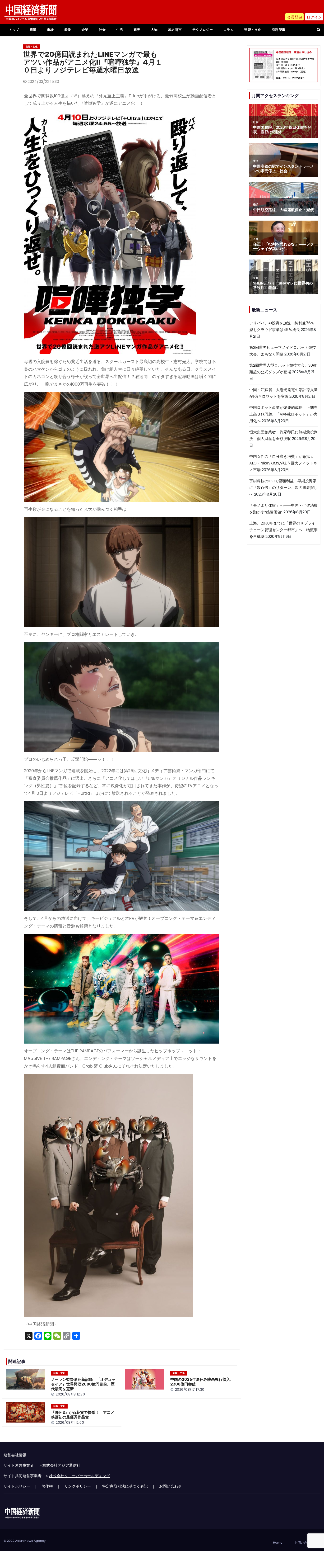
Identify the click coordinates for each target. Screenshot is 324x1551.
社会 (102, 29)
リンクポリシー (77, 1486)
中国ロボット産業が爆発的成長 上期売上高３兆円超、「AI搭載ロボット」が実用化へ (283, 414)
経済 (33, 29)
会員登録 (294, 17)
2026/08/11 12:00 (70, 1422)
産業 (67, 29)
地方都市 (175, 29)
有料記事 (279, 29)
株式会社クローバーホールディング (79, 1476)
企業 (85, 29)
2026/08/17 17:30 (189, 1389)
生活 (119, 29)
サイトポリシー (17, 1486)
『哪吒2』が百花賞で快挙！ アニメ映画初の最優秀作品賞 (82, 1414)
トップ (14, 29)
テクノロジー (202, 29)
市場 (50, 29)
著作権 (47, 1486)
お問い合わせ (170, 1486)
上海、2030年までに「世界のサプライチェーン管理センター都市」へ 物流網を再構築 (283, 529)
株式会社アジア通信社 (61, 1465)
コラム (228, 29)
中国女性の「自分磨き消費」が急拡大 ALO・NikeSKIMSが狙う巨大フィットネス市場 (283, 463)
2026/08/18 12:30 (70, 1394)
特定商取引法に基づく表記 (125, 1486)
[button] (318, 29)
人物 (154, 29)
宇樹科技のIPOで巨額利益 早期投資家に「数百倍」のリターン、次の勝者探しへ (283, 487)
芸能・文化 (252, 29)
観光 (137, 29)
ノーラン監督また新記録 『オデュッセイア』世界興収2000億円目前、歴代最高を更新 (83, 1384)
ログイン (314, 17)
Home (277, 1542)
